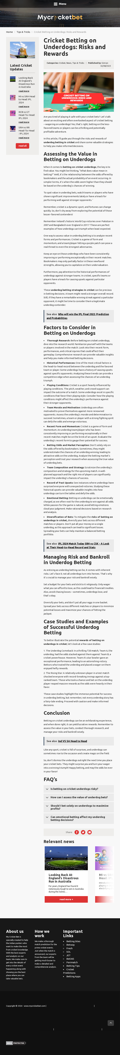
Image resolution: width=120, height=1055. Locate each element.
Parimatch (72, 962)
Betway (70, 944)
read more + (66, 899)
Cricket (62, 63)
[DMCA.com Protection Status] (15, 1043)
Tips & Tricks (23, 32)
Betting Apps (73, 976)
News (68, 63)
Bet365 (70, 958)
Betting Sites (73, 941)
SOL (68, 951)
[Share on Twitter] (83, 832)
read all (23, 146)
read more (24, 91)
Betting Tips (73, 965)
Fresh (69, 948)
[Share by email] (89, 832)
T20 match (92, 650)
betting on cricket (88, 340)
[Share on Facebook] (77, 832)
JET (68, 955)
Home (9, 32)
